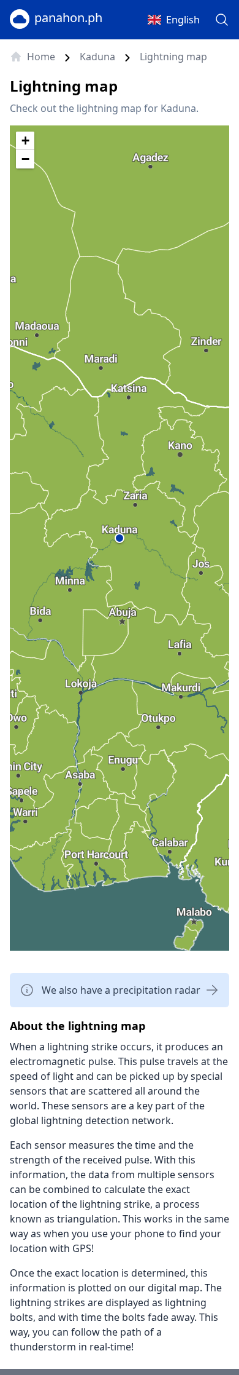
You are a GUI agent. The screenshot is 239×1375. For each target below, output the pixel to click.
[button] (119, 538)
